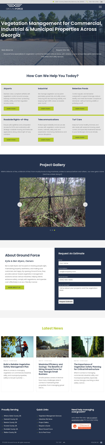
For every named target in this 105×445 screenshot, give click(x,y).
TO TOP (59, 442)
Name (60, 260)
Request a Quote (44, 426)
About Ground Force (46, 429)
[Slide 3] (54, 230)
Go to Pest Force (44, 432)
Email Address (63, 268)
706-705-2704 (93, 2)
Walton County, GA (10, 432)
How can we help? (63, 285)
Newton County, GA (10, 422)
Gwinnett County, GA (11, 419)
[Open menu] (100, 7)
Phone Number (63, 277)
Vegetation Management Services (50, 416)
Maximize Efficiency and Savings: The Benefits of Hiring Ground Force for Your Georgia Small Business (51, 369)
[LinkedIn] (102, 2)
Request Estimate (65, 302)
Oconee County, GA (10, 426)
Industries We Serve (45, 419)
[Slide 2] (52, 230)
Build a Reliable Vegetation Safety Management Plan (17, 365)
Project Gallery (44, 422)
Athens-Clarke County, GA (12, 416)
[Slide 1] (50, 230)
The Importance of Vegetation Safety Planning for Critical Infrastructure (87, 367)
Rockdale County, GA (11, 429)
